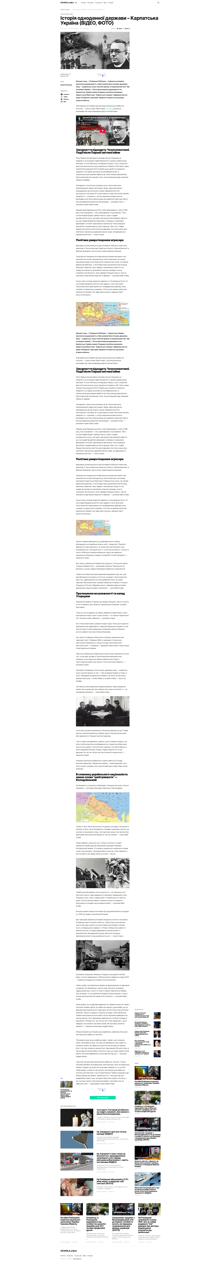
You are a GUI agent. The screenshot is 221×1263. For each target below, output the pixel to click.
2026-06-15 (138, 1028)
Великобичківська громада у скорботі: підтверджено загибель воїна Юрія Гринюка (143, 1024)
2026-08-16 (138, 1195)
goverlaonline (141, 1242)
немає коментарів (74, 28)
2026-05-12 (138, 1056)
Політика (83, 2)
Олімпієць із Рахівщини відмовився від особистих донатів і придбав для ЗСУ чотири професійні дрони (146, 1109)
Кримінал (82, 1179)
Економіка (91, 2)
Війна (105, 2)
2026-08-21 (138, 1142)
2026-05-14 (138, 1037)
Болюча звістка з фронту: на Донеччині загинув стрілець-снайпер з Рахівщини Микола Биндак (147, 1163)
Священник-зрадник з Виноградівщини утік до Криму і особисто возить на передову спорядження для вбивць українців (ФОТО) (148, 1136)
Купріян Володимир (66, 85)
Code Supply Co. (77, 1258)
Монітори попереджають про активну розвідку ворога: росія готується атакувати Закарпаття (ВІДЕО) (147, 1190)
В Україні (110, 2)
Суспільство (98, 2)
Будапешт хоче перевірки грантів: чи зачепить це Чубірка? (142, 1052)
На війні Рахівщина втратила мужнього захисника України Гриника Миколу (147, 1083)
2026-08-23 (138, 1113)
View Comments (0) (102, 1097)
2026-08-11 (138, 1019)
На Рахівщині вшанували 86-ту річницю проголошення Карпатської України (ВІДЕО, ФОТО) (66, 1094)
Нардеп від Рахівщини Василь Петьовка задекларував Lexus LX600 (142, 1033)
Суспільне (110, 109)
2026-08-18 (138, 1168)
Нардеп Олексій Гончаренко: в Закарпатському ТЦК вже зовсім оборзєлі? (142, 1015)
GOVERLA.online (67, 3)
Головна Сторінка (64, 9)
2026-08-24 (138, 1087)
